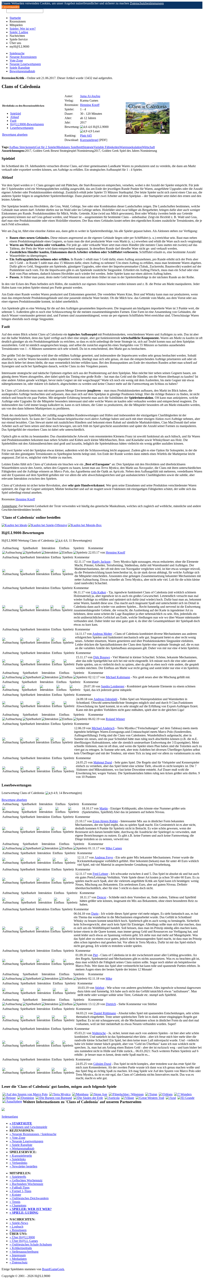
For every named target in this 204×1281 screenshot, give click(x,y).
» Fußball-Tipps (19, 1187)
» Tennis (15, 1202)
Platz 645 (86, 135)
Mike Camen (114, 848)
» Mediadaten (18, 1258)
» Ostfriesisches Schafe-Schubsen (31, 1244)
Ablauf (14, 117)
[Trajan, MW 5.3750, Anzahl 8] (151, 1094)
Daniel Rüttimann (105, 1013)
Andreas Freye (103, 857)
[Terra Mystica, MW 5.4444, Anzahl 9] (60, 1094)
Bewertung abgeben (14, 134)
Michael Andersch (103, 728)
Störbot (99, 987)
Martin (103, 808)
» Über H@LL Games (24, 1241)
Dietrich (111, 1004)
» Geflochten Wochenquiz (26, 1180)
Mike (109, 978)
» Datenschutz (18, 1262)
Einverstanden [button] (11, 7)
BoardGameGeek (53, 1269)
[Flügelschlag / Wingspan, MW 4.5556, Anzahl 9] (126, 1094)
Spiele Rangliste (20, 67)
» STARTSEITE (21, 1123)
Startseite (15, 18)
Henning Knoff (89, 105)
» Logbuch (16, 1226)
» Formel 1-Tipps (20, 1191)
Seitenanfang (10, 1116)
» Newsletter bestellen (23, 1166)
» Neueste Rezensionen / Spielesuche (33, 1134)
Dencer (101, 897)
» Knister (15, 1194)
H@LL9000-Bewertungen (27, 124)
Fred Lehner (100, 873)
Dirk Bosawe (101, 657)
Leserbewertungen (21, 127)
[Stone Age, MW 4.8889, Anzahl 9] (98, 1094)
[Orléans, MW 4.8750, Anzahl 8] (166, 1094)
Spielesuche (17, 53)
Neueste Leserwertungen (25, 64)
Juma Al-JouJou (90, 96)
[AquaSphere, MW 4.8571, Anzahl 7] (12, 1101)
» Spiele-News (19, 1223)
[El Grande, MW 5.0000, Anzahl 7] (186, 1098)
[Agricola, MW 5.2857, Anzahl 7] (112, 1098)
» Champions (18, 1205)
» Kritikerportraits (21, 1248)
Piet (95, 955)
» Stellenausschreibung (24, 1251)
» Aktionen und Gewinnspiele (28, 1127)
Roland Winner (115, 719)
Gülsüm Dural (102, 1063)
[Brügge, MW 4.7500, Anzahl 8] (9, 1098)
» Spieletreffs (18, 1176)
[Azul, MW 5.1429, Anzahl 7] (171, 1098)
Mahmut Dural (102, 762)
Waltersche (99, 1033)
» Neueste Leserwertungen (26, 1141)
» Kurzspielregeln (21, 1155)
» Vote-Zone (17, 1137)
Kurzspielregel (89, 140)
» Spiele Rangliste (21, 1145)
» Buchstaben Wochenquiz (26, 1184)
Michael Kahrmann (118, 677)
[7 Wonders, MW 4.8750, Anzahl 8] (183, 1094)
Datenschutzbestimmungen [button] (147, 3)
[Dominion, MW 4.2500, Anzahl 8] (25, 1098)
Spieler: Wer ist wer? (23, 28)
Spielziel (15, 113)
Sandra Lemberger (112, 686)
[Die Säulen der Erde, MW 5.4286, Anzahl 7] (88, 1098)
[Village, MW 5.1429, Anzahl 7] (127, 1098)
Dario (94, 913)
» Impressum (18, 1255)
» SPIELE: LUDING (24, 1212)
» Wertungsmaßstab (22, 1148)
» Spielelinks (18, 1159)
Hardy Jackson (101, 561)
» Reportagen (18, 1230)
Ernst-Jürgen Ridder (105, 821)
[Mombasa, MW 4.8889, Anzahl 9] (80, 1094)
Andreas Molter (102, 633)
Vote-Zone (16, 60)
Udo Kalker (98, 592)
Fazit (13, 120)
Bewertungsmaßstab (22, 71)
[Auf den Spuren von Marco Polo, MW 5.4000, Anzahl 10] (25, 1094)
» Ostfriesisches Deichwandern (29, 1198)
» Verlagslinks (18, 1162)
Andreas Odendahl (105, 699)
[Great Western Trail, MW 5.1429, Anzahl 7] (150, 1098)
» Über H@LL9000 (22, 1237)
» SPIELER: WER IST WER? (31, 1209)
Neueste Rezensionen (23, 57)
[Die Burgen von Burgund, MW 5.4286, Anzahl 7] (54, 1098)
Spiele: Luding (19, 32)
